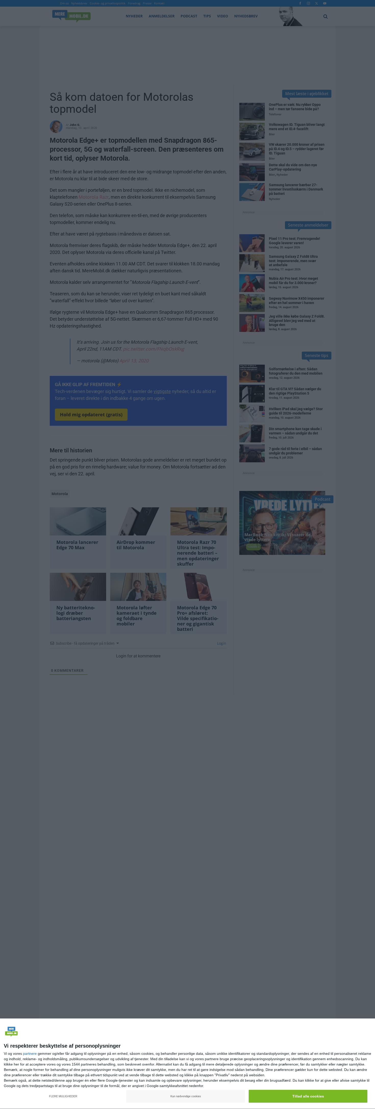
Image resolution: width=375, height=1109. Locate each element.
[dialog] (187, 1064)
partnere (30, 1053)
